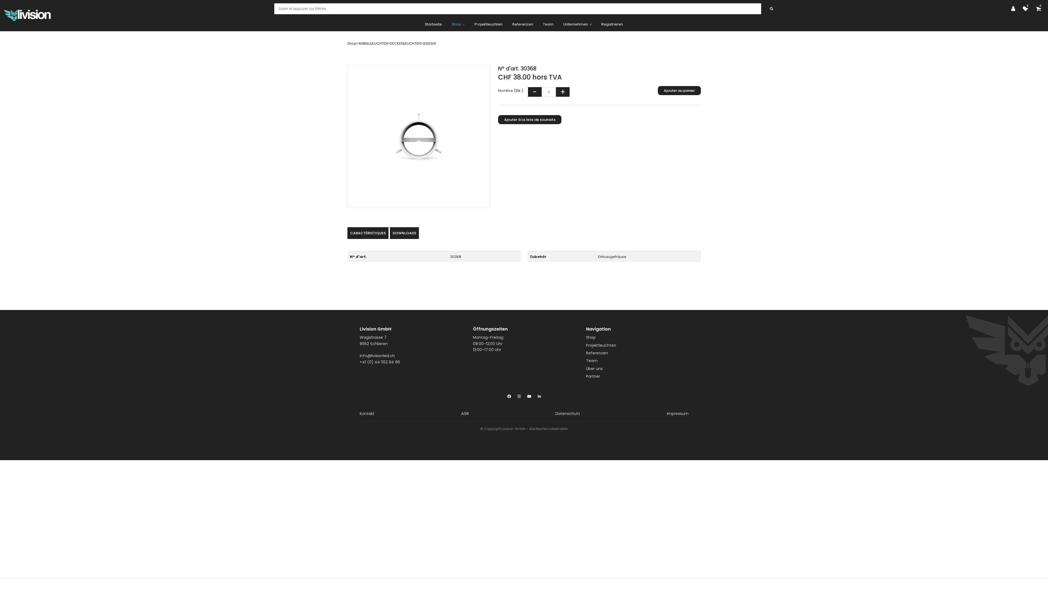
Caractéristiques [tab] (368, 233)
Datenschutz (567, 413)
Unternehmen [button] (575, 24)
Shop (591, 337)
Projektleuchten (488, 24)
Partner (593, 376)
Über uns (594, 368)
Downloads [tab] (404, 233)
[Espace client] (1014, 8)
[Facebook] (509, 395)
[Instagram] (519, 395)
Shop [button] (456, 24)
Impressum (678, 413)
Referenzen (522, 24)
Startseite (433, 24)
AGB (465, 413)
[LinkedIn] (539, 395)
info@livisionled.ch (377, 355)
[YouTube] (529, 395)
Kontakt (367, 413)
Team (548, 24)
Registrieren (612, 24)
